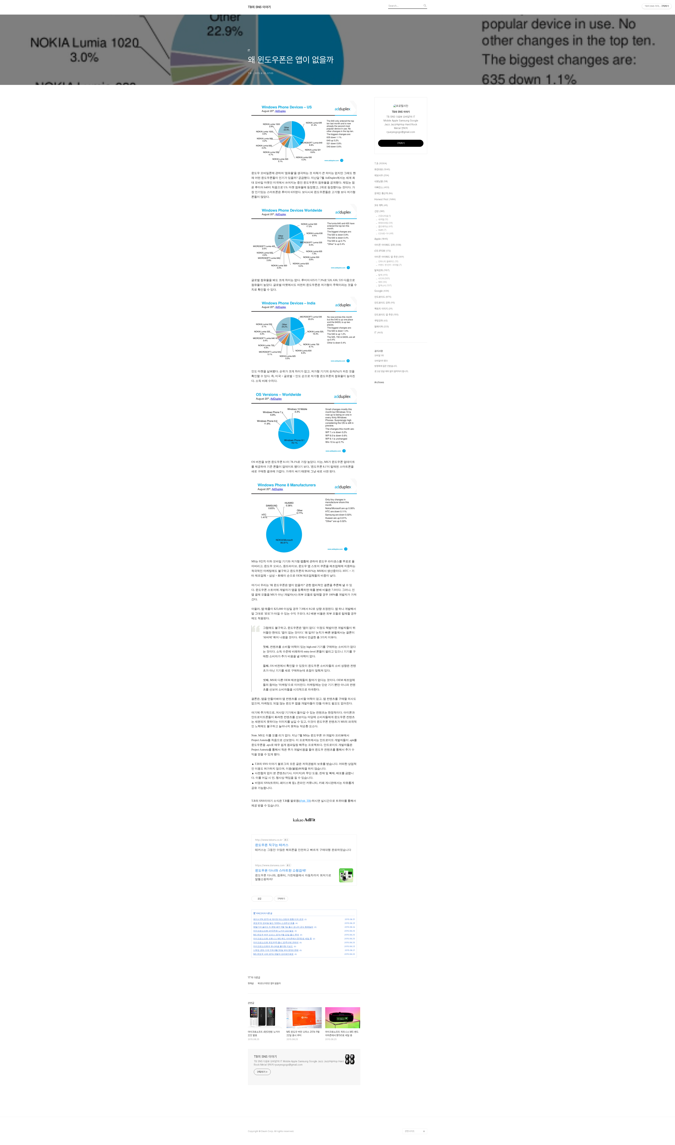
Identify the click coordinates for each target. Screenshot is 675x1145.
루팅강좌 (381, 320)
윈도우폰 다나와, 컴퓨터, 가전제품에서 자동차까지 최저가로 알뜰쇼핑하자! (293, 877)
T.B (380, 163)
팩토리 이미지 (383, 308)
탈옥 (383, 275)
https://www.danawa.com (270, 865)
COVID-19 (385, 233)
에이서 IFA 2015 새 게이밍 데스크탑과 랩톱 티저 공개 (278, 919)
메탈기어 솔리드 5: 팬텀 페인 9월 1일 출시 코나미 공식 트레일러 (283, 927)
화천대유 (382, 169)
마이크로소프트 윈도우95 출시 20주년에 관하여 (275, 942)
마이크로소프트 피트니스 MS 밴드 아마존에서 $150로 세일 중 (282, 938)
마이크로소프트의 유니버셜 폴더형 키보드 (273, 946)
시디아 (384, 278)
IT (254, 913)
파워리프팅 (385, 223)
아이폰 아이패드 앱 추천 (389, 256)
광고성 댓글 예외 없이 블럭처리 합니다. (391, 371)
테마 (382, 282)
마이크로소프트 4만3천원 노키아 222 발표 (273, 930)
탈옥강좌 (382, 270)
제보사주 (381, 175)
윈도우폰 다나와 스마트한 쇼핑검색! (280, 870)
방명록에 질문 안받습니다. (385, 366)
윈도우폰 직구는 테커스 (271, 845)
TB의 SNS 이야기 (259, 7)
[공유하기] (264, 898)
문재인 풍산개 (383, 193)
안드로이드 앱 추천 (386, 314)
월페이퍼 (381, 326)
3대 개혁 (381, 205)
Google (381, 291)
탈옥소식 (385, 285)
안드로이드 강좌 (384, 302)
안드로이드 (382, 296)
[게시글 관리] (269, 898)
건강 (379, 211)
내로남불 (381, 181)
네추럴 (383, 219)
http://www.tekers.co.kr (268, 839)
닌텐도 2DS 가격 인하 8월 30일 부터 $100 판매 (275, 950)
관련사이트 (409, 1131)
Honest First (385, 199)
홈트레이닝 (385, 226)
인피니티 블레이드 (388, 261)
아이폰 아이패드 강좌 (387, 244)
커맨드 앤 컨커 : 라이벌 (390, 265)
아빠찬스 (381, 187)
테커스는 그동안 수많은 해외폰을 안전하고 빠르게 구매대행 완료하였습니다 (303, 849)
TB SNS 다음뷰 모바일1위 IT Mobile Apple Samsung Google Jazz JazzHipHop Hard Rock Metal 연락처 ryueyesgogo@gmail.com (299, 1063)
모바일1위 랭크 (381, 360)
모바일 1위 (379, 355)
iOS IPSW (382, 250)
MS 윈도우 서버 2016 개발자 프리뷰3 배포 (273, 954)
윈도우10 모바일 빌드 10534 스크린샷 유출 (273, 923)
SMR (382, 230)
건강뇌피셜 (384, 216)
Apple (381, 238)
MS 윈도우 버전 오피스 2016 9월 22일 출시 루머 (276, 934)
